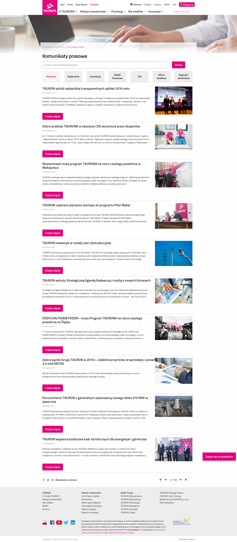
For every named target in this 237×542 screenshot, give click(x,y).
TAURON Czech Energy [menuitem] (170, 496)
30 (52, 480)
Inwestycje (95, 76)
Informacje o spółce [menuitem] (90, 496)
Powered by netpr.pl (187, 539)
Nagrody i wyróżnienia (184, 76)
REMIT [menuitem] (45, 506)
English (147, 4)
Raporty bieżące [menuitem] (88, 509)
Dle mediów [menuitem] (47, 502)
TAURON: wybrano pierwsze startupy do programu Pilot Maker (86, 205)
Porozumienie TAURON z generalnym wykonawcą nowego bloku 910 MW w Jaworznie (95, 399)
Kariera (157, 4)
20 (48, 480)
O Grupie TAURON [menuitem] (50, 496)
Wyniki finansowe (117, 76)
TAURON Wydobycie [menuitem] (130, 506)
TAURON (94, 4)
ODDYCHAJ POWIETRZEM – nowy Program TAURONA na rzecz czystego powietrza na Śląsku (92, 320)
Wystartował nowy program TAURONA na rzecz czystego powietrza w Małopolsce (91, 165)
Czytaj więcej (52, 116)
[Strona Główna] (49, 7)
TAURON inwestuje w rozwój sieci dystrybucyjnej (76, 242)
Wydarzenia (73, 76)
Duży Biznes (81, 4)
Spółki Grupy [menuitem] (127, 492)
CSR (140, 76)
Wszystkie (51, 76)
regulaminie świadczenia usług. (121, 532)
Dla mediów (135, 11)
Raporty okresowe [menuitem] (89, 512)
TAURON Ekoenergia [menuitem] (130, 502)
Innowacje (154, 11)
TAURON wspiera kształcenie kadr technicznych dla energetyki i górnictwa (94, 439)
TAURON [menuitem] (46, 492)
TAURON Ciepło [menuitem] (128, 512)
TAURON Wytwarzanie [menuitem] (131, 496)
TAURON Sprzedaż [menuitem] (129, 509)
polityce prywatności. (95, 532)
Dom (62, 4)
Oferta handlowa (161, 76)
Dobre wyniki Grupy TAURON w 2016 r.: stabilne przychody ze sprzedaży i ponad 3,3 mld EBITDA (98, 361)
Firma (70, 4)
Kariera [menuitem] (45, 509)
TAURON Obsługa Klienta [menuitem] (171, 492)
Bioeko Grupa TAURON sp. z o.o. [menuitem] (174, 499)
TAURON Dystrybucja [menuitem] (130, 499)
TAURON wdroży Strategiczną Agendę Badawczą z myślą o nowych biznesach (96, 280)
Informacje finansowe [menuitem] (91, 506)
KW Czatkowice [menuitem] (167, 502)
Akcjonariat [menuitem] (86, 499)
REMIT (167, 4)
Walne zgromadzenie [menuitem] (91, 502)
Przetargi (117, 11)
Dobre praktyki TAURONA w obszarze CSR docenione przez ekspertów (91, 126)
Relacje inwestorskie (93, 11)
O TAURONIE (67, 11)
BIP (174, 4)
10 (43, 480)
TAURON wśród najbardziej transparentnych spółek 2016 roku (86, 88)
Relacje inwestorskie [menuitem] (52, 499)
